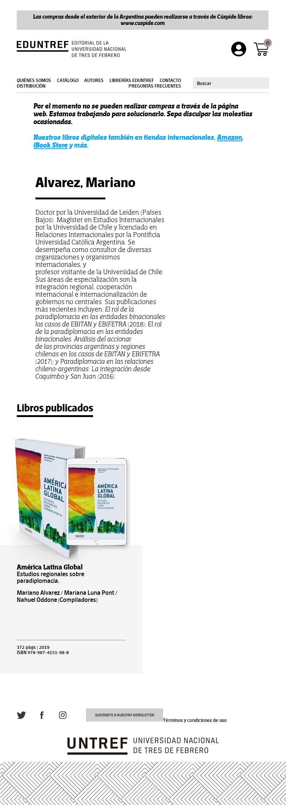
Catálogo (68, 80)
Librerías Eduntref (131, 80)
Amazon (229, 137)
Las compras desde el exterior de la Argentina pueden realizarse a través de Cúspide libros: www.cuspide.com (142, 19)
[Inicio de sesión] (238, 49)
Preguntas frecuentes (154, 86)
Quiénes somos (34, 80)
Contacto (170, 80)
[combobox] (231, 83)
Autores (94, 80)
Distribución (31, 86)
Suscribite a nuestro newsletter (124, 715)
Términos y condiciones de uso (195, 720)
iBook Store (51, 145)
